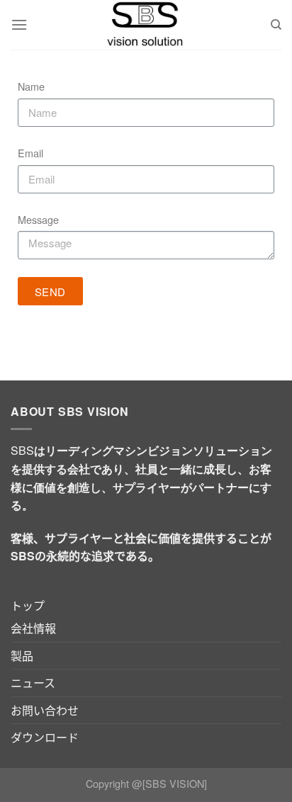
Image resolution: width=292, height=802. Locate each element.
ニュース (33, 682)
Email (30, 152)
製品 (22, 656)
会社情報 (33, 628)
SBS (22, 450)
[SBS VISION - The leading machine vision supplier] (146, 25)
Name (31, 86)
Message (38, 219)
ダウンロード (45, 737)
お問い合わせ (45, 710)
